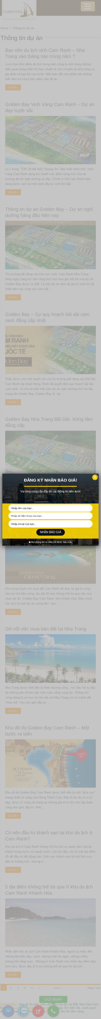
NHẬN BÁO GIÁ (50, 532)
